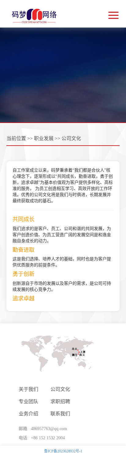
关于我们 (28, 389)
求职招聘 (60, 401)
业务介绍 (28, 413)
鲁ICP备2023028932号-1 (63, 451)
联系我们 (60, 413)
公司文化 (60, 389)
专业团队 (28, 401)
